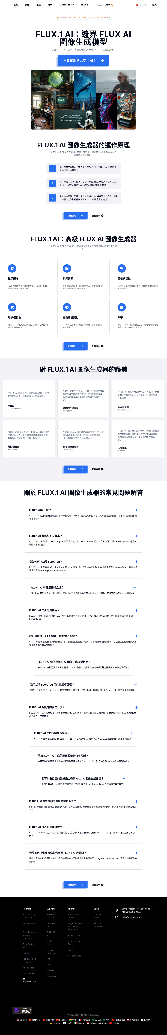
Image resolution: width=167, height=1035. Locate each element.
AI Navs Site (74, 935)
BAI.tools (27, 953)
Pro (48, 959)
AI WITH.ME (28, 973)
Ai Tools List (28, 967)
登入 (154, 4)
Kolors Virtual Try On (29, 925)
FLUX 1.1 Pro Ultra (51, 916)
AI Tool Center (75, 955)
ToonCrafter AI (28, 946)
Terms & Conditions (99, 925)
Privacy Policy (97, 916)
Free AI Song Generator (29, 916)
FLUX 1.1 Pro (51, 934)
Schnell (50, 970)
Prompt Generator (51, 951)
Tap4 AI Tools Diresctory (29, 960)
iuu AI (70, 950)
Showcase (52, 976)
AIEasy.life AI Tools (74, 916)
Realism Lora (50, 943)
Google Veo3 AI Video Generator (29, 935)
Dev (49, 964)
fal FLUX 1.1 (51, 925)
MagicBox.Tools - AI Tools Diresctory (75, 926)
